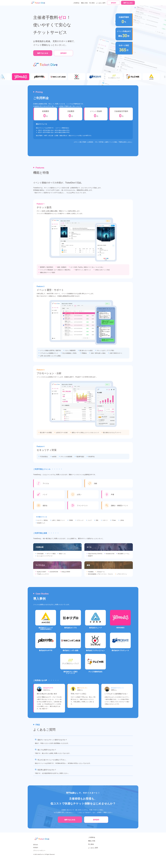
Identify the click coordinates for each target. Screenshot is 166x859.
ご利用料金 (76, 2)
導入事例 (91, 2)
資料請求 (113, 3)
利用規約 (35, 847)
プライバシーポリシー (39, 850)
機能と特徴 (84, 2)
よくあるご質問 (100, 2)
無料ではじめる (128, 3)
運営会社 (35, 844)
